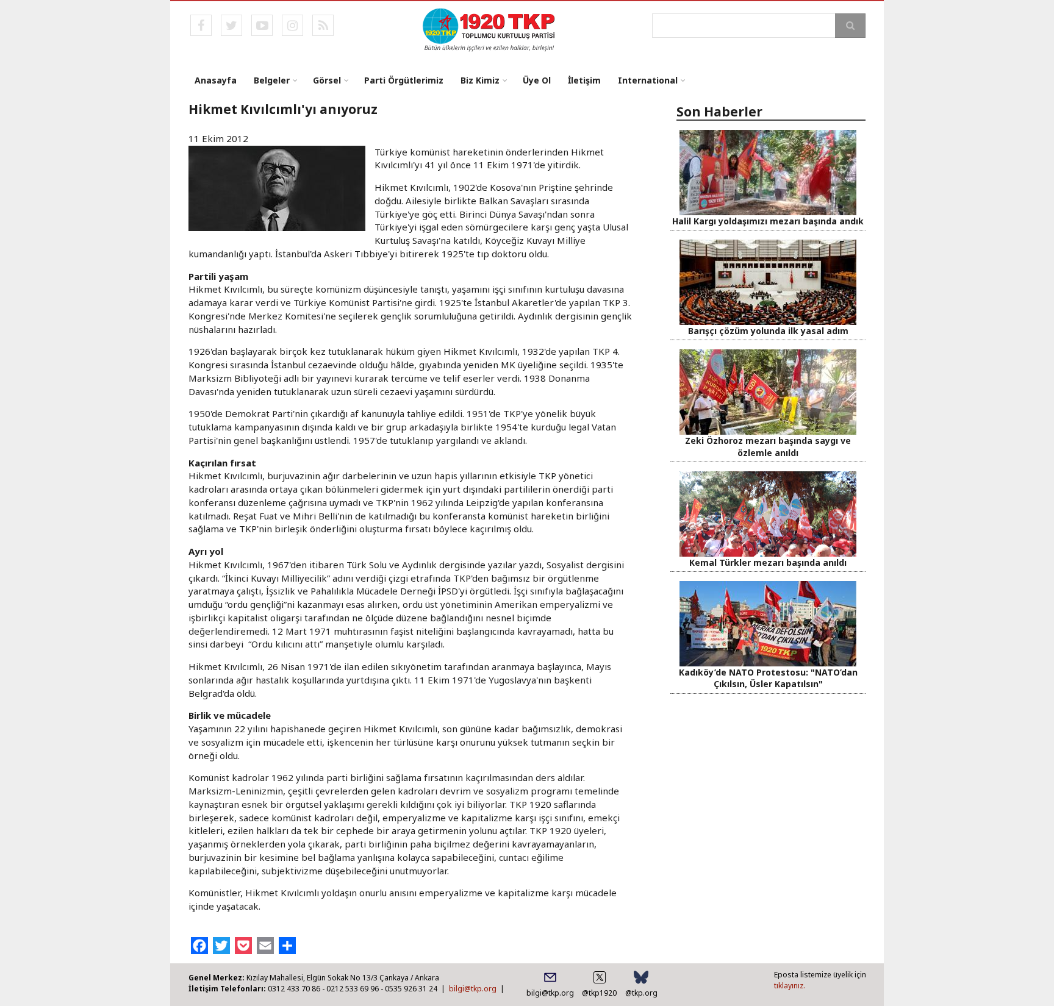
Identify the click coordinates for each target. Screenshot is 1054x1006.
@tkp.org (641, 993)
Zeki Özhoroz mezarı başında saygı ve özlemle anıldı (768, 446)
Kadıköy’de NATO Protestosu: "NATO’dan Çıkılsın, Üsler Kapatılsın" (768, 678)
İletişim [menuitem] (584, 80)
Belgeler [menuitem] (272, 80)
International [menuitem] (648, 80)
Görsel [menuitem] (327, 80)
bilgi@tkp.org (473, 988)
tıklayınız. (789, 985)
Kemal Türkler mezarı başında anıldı (768, 562)
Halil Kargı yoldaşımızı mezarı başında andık (768, 221)
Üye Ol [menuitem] (537, 80)
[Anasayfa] (489, 29)
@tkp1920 (599, 993)
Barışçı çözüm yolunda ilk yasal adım (768, 331)
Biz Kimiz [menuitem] (480, 80)
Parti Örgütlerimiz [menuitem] (403, 80)
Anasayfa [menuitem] (216, 80)
